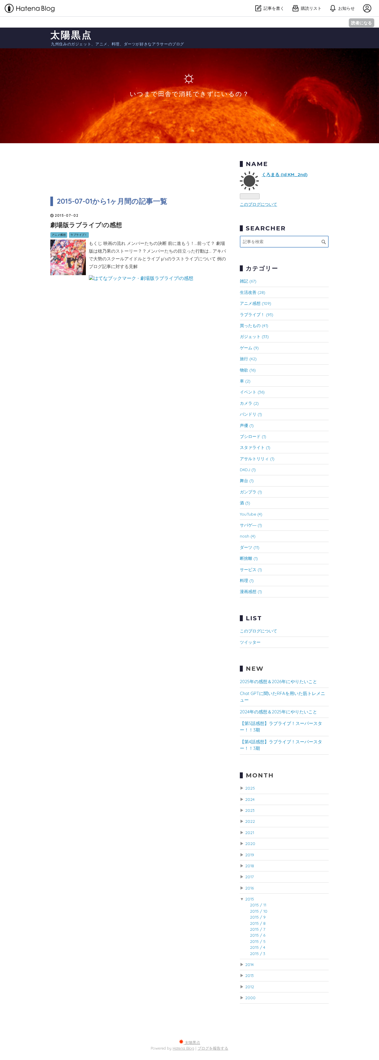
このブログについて (258, 204)
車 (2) (245, 380)
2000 (250, 997)
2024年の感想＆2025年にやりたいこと (278, 712)
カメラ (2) (249, 403)
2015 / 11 (258, 904)
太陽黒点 (71, 35)
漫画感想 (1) (251, 591)
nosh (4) (248, 535)
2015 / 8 (258, 923)
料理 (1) (247, 580)
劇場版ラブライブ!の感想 (86, 225)
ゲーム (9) (249, 347)
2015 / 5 (258, 941)
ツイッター (250, 642)
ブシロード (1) (253, 436)
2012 (249, 986)
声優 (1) (247, 425)
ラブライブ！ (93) (256, 314)
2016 (249, 887)
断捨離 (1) (249, 558)
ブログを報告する (212, 1048)
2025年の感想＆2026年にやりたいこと (278, 681)
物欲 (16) (248, 369)
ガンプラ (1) (251, 491)
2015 (249, 898)
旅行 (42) (248, 358)
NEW (255, 668)
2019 (249, 854)
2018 (249, 865)
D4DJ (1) (248, 469)
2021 (249, 832)
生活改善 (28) (252, 292)
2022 (250, 821)
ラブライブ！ (78, 234)
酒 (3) (245, 502)
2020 (250, 843)
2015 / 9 (258, 916)
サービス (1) (251, 569)
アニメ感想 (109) (255, 303)
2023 (250, 810)
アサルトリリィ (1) (257, 458)
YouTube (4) (251, 514)
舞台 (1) (247, 480)
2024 (250, 799)
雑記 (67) (248, 280)
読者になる (361, 22)
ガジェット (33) (254, 336)
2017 (249, 876)
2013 (249, 975)
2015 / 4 (257, 947)
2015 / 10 (258, 911)
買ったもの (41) (254, 325)
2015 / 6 (257, 935)
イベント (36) (252, 391)
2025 (250, 787)
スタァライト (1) (255, 447)
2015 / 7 (257, 929)
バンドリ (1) (251, 414)
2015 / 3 (257, 953)
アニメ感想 (59, 234)
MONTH (260, 775)
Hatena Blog (183, 1048)
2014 (249, 964)
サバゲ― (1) (251, 524)
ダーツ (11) (249, 547)
